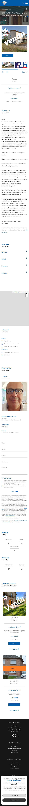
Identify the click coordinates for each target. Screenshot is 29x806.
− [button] (26, 296)
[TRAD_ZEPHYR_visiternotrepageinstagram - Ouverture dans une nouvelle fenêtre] (16, 735)
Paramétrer (14, 795)
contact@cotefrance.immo (14, 727)
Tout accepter (14, 800)
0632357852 (5, 426)
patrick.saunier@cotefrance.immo (10, 432)
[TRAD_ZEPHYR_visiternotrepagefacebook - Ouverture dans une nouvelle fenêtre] (12, 735)
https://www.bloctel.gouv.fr (10, 515)
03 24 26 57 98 (14, 726)
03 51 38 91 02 (14, 746)
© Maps (18, 292)
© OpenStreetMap (25, 292)
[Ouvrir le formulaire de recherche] (23, 3)
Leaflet (13, 292)
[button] (7, 72)
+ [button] (26, 293)
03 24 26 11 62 (14, 763)
